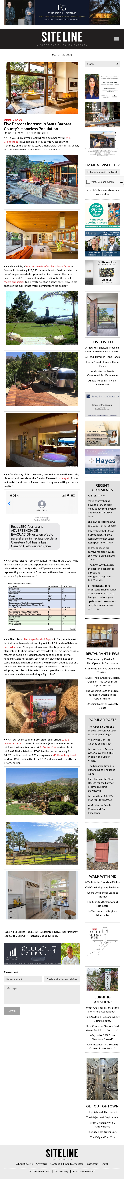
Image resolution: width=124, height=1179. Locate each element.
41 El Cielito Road (21, 931)
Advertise (41, 1163)
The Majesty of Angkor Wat (102, 1117)
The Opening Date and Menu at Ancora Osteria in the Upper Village (102, 694)
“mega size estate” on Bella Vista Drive (47, 266)
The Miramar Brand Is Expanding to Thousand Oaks (101, 769)
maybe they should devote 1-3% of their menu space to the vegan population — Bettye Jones (102, 508)
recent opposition (14, 281)
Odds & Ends (13, 119)
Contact (55, 1163)
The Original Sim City (102, 1137)
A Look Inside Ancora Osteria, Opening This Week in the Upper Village (102, 681)
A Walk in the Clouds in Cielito (102, 881)
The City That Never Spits (102, 1131)
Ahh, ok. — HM (96, 495)
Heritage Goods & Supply (39, 639)
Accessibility (61, 1171)
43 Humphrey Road (64, 754)
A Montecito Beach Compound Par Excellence (99, 808)
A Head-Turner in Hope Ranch (102, 356)
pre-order (9, 646)
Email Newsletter (73, 1163)
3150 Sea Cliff (48, 747)
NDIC (92, 1171)
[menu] (116, 39)
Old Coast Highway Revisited (102, 887)
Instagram (92, 1163)
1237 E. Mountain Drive (47, 931)
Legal (105, 1163)
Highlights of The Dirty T (102, 1111)
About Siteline (24, 1163)
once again (64, 478)
